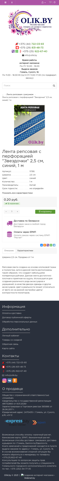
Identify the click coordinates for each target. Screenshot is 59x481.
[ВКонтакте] (41, 245)
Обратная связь (10, 344)
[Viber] (48, 245)
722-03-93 (31, 44)
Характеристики (25, 251)
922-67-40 (34, 51)
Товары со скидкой (12, 340)
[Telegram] (54, 245)
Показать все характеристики (17, 193)
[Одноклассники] (44, 245)
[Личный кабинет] (43, 2)
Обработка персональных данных (19, 322)
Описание (9, 251)
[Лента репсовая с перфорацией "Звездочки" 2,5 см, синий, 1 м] (29, 125)
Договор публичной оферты (16, 317)
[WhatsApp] (51, 245)
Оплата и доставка (11, 313)
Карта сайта (8, 348)
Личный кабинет (10, 336)
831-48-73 (31, 48)
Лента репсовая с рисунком (19, 94)
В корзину (45, 212)
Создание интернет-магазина (38, 475)
